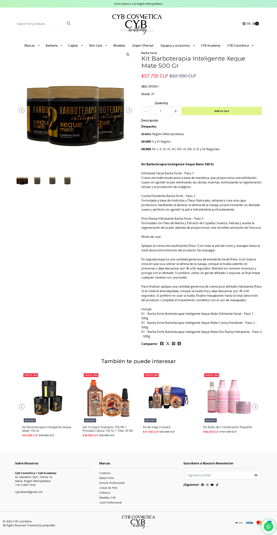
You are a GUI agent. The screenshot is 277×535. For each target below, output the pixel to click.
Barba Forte (106, 478)
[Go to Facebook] (202, 485)
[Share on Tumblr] (179, 344)
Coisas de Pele (108, 488)
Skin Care (95, 45)
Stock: (145, 94)
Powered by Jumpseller (41, 525)
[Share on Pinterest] (173, 344)
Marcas (29, 45)
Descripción (149, 120)
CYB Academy (210, 45)
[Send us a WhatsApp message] (268, 526)
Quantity (161, 103)
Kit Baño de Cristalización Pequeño (227, 427)
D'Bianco (104, 492)
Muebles (119, 45)
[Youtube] (212, 485)
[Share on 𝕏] (168, 344)
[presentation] (21, 110)
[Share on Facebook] (162, 344)
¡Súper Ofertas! (143, 45)
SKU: (144, 86)
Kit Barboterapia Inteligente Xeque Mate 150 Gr (46, 429)
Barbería (51, 45)
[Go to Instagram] (207, 485)
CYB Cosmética (238, 45)
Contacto (105, 473)
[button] (246, 23)
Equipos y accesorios (175, 45)
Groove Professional (111, 483)
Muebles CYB (107, 497)
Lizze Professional (110, 502)
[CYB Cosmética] (138, 24)
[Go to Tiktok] (217, 485)
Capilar (73, 45)
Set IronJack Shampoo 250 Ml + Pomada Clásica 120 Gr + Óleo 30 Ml (108, 429)
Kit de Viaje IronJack (157, 427)
